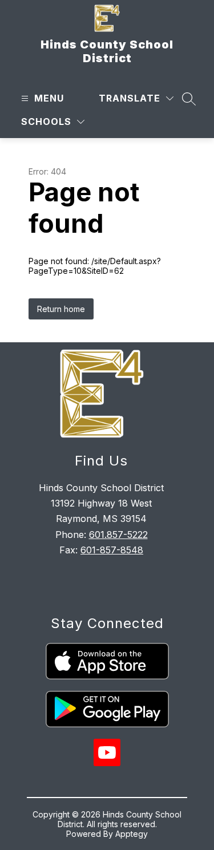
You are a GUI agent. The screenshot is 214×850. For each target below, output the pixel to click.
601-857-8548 (111, 550)
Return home (61, 309)
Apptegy (131, 834)
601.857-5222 (118, 534)
